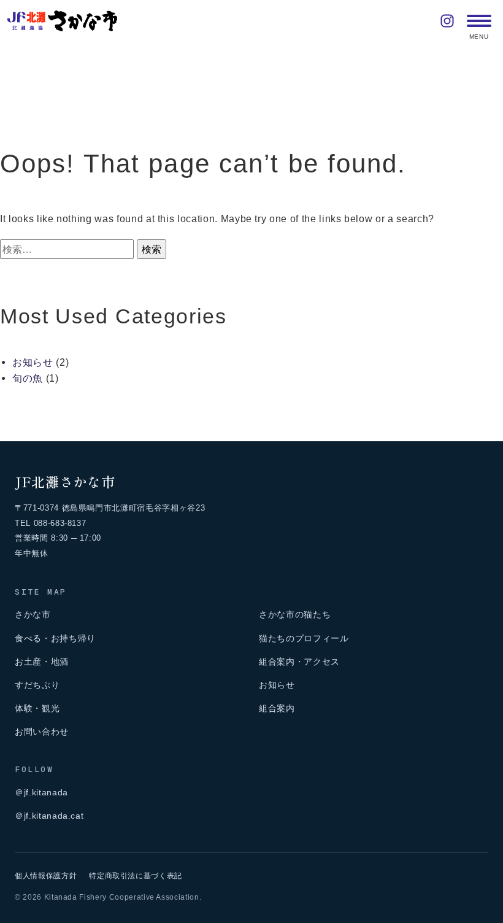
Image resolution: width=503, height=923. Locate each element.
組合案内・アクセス (299, 661)
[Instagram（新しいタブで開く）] (447, 21)
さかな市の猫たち (295, 614)
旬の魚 (27, 378)
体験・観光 (37, 708)
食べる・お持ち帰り (55, 638)
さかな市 (33, 614)
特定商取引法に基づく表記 (135, 875)
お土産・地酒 (42, 661)
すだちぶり (37, 685)
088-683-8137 (60, 523)
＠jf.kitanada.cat (49, 816)
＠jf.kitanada (41, 792)
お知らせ (32, 362)
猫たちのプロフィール (304, 638)
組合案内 (277, 708)
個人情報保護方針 (46, 875)
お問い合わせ (42, 731)
